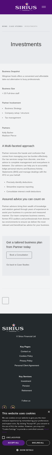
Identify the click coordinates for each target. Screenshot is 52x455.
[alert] (26, 432)
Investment (26, 381)
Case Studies (16, 26)
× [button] (49, 412)
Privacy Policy (26, 361)
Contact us (26, 351)
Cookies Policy (26, 356)
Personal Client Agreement (27, 365)
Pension (26, 386)
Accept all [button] (13, 443)
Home (5, 26)
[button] (3, 437)
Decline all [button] (38, 443)
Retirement (27, 390)
